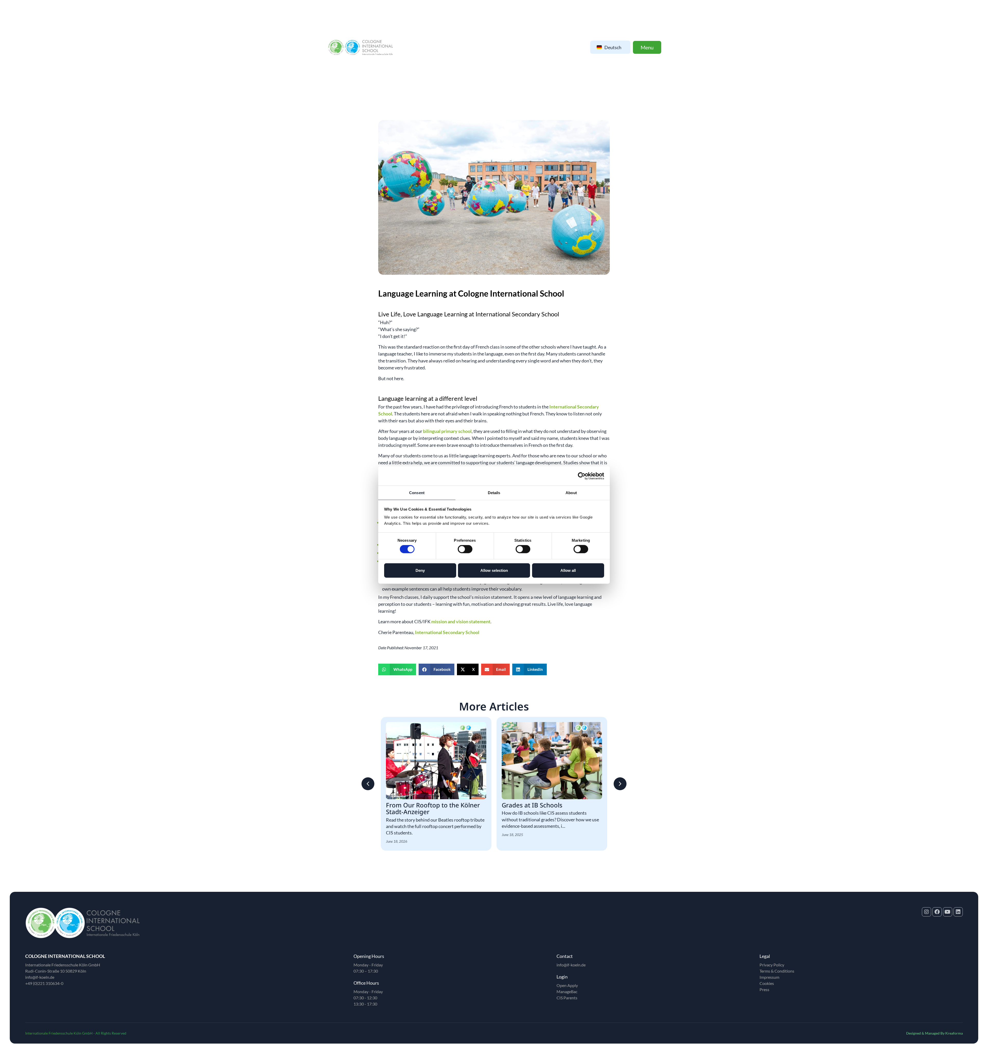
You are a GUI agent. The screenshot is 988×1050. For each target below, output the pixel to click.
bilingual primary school (447, 431)
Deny (420, 570)
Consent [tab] (417, 493)
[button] (397, 669)
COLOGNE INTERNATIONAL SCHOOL (65, 956)
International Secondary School (447, 632)
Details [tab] (494, 493)
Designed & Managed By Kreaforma (934, 1033)
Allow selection (494, 570)
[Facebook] (937, 911)
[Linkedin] (958, 911)
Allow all (568, 570)
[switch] (465, 549)
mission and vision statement (460, 621)
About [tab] (571, 493)
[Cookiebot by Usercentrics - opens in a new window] (581, 476)
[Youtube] (947, 911)
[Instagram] (926, 911)
